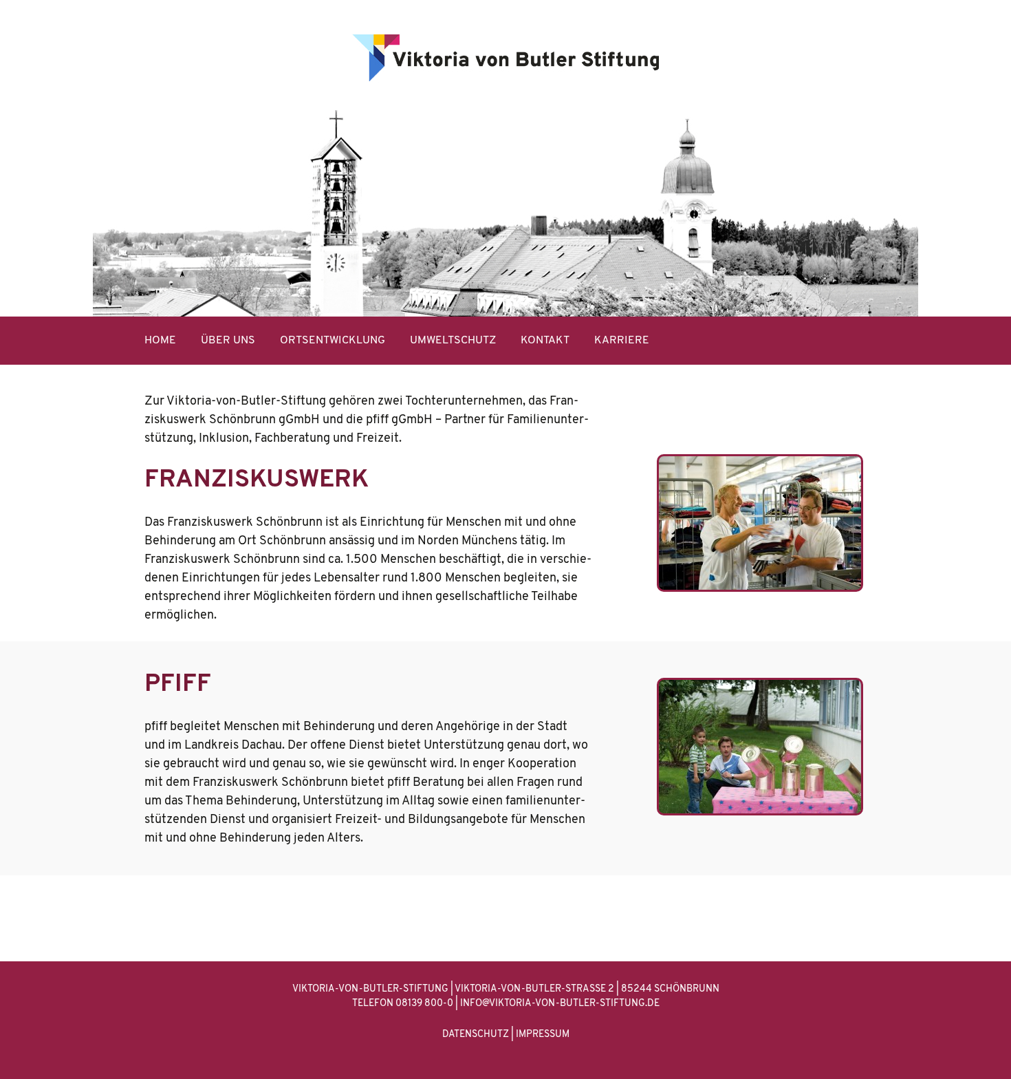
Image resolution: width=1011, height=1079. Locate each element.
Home (160, 341)
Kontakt (545, 341)
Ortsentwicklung (332, 341)
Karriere (621, 341)
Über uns (228, 341)
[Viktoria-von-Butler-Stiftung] (505, 158)
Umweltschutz (453, 341)
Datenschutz (475, 1034)
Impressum (542, 1034)
